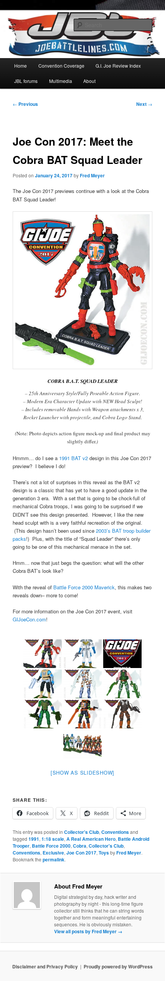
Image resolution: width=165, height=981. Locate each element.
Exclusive (53, 852)
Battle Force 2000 (51, 845)
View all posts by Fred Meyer (88, 931)
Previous (25, 104)
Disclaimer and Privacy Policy (45, 966)
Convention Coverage (61, 65)
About (89, 81)
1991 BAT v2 (73, 458)
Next (144, 104)
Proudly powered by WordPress (118, 966)
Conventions (115, 832)
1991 (33, 838)
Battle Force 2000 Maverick (84, 587)
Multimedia (60, 81)
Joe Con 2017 (81, 852)
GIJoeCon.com (29, 619)
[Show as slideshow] (82, 772)
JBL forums (26, 81)
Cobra (79, 845)
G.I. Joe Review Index (118, 65)
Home (20, 65)
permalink (53, 859)
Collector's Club (81, 832)
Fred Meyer (92, 175)
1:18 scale (52, 838)
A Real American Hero (91, 838)
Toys (104, 852)
